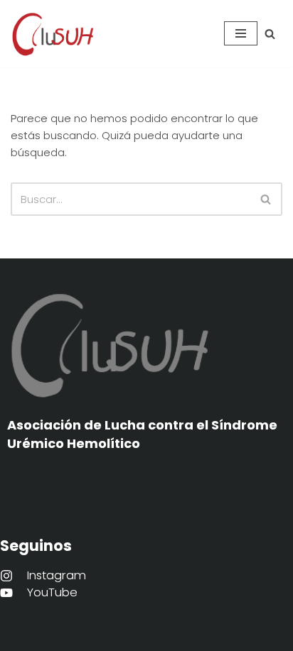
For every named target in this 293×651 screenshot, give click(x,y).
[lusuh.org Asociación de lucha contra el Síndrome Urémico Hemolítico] (53, 34)
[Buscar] (270, 33)
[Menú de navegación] (240, 33)
